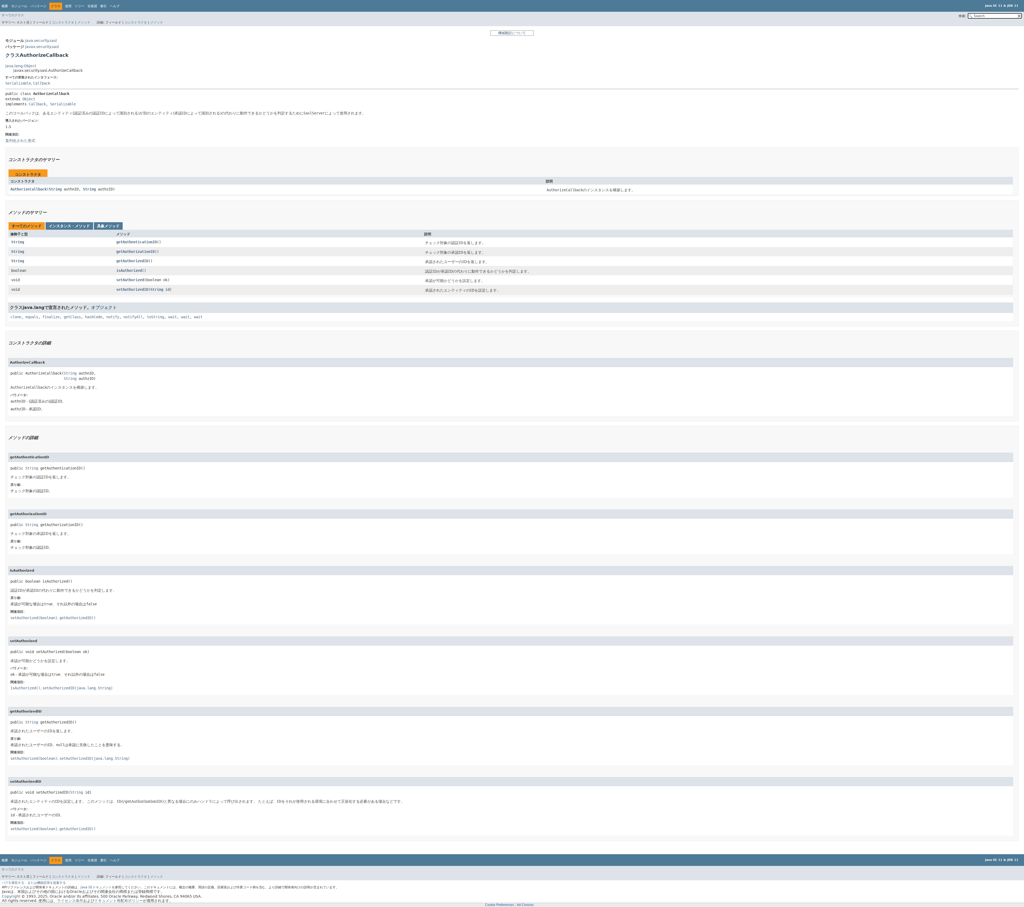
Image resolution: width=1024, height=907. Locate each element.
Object (28, 99)
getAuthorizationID (135, 251)
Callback (41, 83)
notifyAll (133, 317)
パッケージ (38, 6)
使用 (68, 6)
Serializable (18, 83)
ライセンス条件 (70, 900)
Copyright (11, 896)
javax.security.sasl (42, 47)
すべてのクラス (13, 15)
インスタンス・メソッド (69, 226)
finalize (50, 317)
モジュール (19, 6)
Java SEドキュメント (96, 887)
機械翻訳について (512, 33)
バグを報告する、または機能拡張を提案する (34, 883)
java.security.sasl (41, 40)
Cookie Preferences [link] (499, 905)
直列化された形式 (20, 140)
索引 (103, 6)
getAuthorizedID (132, 261)
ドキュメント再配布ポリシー (118, 900)
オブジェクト (104, 307)
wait (172, 317)
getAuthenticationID (136, 242)
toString (155, 317)
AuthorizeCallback (28, 189)
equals (31, 317)
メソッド (83, 22)
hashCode (93, 317)
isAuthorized (129, 270)
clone (15, 317)
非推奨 (92, 6)
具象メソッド (108, 226)
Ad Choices (525, 905)
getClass (72, 317)
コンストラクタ (63, 22)
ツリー (79, 6)
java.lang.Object (20, 66)
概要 (5, 6)
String (55, 189)
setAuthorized (130, 280)
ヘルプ (114, 6)
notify (112, 317)
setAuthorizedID (132, 289)
